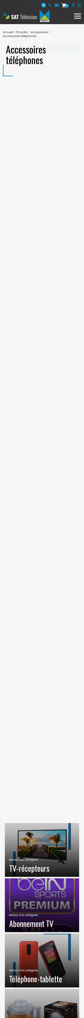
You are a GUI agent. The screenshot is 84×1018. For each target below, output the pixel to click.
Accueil (8, 32)
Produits (22, 32)
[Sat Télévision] (20, 16)
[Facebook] (73, 5)
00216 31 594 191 (50, 5)
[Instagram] (79, 5)
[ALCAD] (44, 16)
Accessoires (39, 32)
